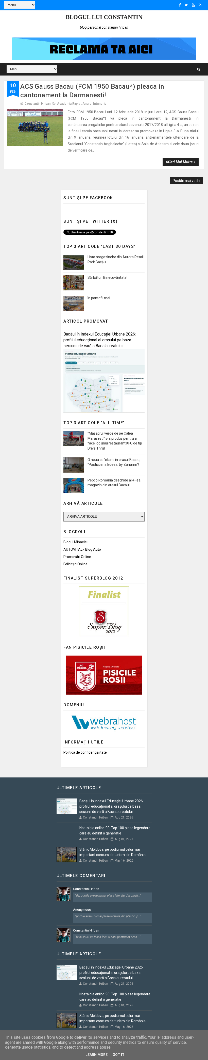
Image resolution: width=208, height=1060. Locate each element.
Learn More (96, 1055)
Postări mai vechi (186, 181)
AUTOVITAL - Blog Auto (82, 549)
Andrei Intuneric (94, 103)
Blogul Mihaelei (75, 542)
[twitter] (186, 5)
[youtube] (193, 5)
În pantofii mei (99, 298)
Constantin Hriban (86, 889)
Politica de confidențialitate (85, 752)
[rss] (200, 5)
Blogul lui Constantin (104, 17)
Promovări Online (77, 557)
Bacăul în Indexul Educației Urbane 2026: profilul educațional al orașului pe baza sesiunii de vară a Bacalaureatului (99, 340)
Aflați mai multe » (181, 162)
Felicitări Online (75, 564)
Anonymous (82, 910)
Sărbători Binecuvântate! (107, 277)
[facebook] (180, 5)
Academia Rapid (68, 103)
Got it (119, 1055)
